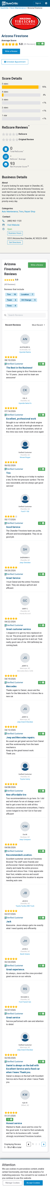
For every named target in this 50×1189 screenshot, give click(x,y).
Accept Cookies (33, 1183)
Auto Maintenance (18, 8)
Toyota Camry (25, 779)
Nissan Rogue (25, 457)
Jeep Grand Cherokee (25, 722)
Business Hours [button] (15, 233)
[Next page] (43, 1144)
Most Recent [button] (37, 325)
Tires (21, 211)
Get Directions (15, 242)
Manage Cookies (13, 1183)
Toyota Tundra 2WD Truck (25, 906)
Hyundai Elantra (25, 352)
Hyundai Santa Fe (25, 403)
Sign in (38, 3)
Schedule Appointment (16, 62)
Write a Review (11, 51)
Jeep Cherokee (25, 563)
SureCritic (5, 8)
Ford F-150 (25, 511)
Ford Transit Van (25, 1002)
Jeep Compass (25, 839)
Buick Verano (25, 954)
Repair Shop (29, 211)
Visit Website (13, 225)
